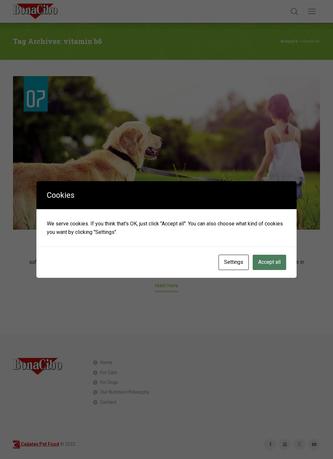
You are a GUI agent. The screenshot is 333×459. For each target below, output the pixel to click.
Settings (233, 262)
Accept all (269, 262)
